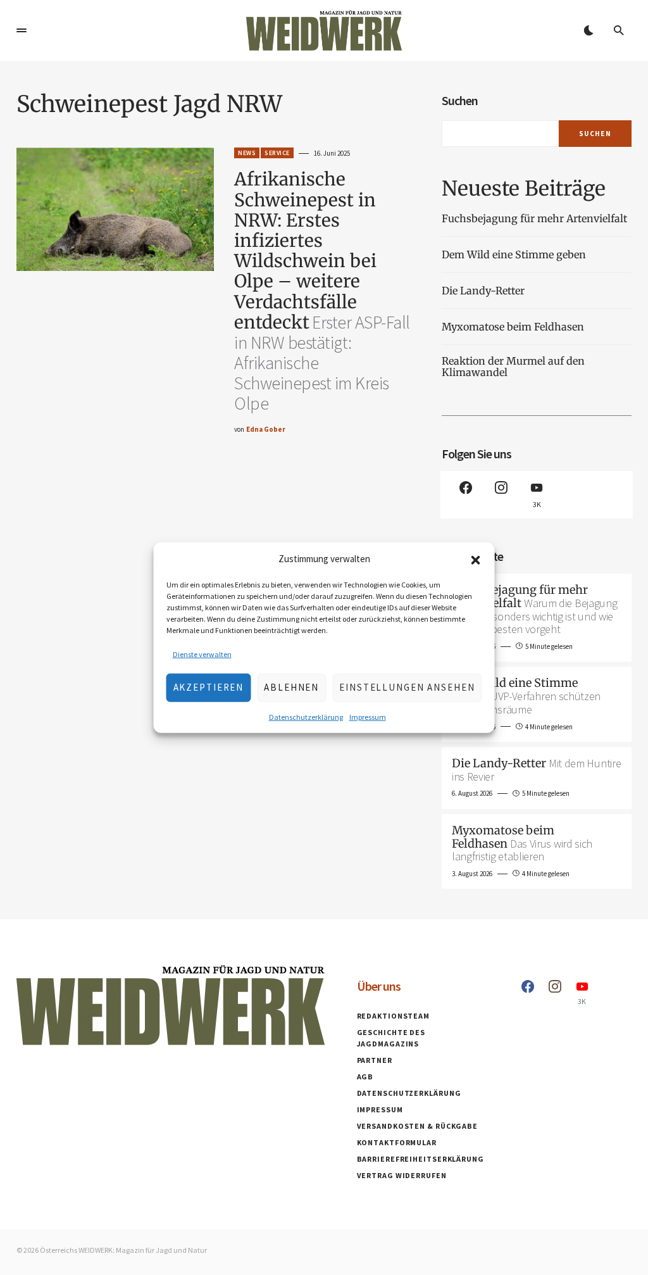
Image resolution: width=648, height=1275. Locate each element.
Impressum (367, 716)
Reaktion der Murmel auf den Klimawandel (513, 367)
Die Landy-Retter (483, 290)
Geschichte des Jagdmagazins (391, 1037)
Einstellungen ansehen (407, 687)
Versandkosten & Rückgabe (417, 1126)
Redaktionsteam (393, 1016)
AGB (365, 1076)
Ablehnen (291, 687)
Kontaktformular (397, 1142)
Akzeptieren (208, 687)
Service (277, 153)
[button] (476, 559)
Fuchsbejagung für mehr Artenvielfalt (534, 218)
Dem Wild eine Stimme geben (515, 254)
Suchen (460, 100)
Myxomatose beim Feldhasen (513, 326)
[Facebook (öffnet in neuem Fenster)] (465, 494)
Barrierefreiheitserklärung (420, 1159)
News (247, 153)
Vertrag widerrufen (402, 1175)
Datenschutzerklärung (306, 716)
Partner (374, 1060)
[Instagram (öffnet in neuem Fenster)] (501, 494)
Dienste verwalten (202, 653)
